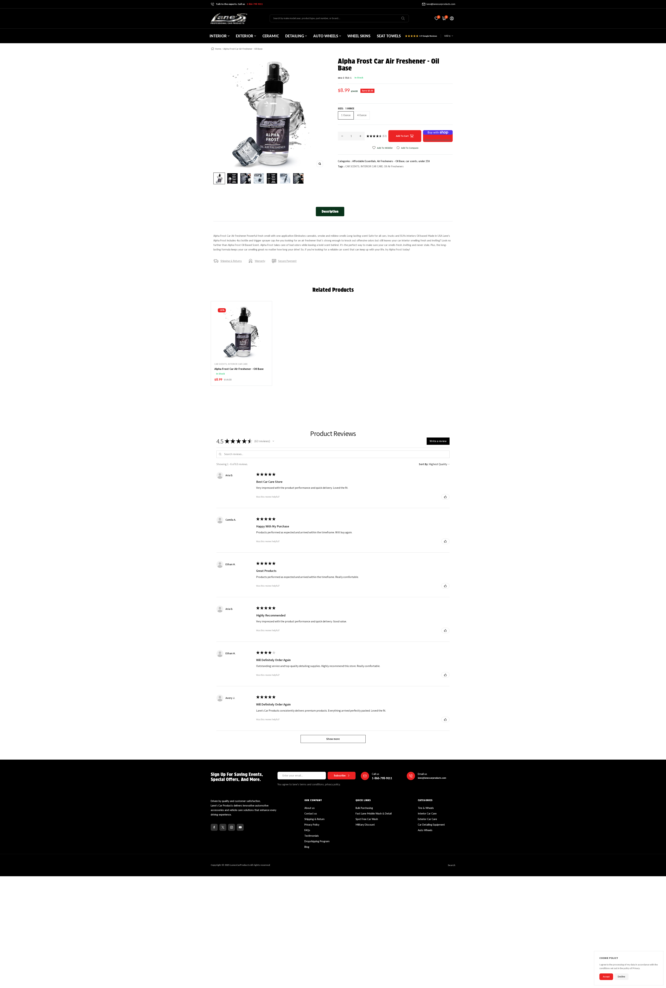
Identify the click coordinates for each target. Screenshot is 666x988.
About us (309, 808)
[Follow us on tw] (222, 827)
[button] (273, 441)
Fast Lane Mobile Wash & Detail (374, 813)
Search (451, 865)
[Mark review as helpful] (445, 497)
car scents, (412, 161)
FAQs (307, 830)
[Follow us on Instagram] (231, 827)
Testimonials (311, 835)
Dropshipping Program (317, 841)
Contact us (310, 813)
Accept (606, 976)
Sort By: (423, 464)
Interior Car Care (427, 813)
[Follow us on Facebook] (214, 827)
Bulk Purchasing (364, 808)
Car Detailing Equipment (431, 824)
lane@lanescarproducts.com (440, 4)
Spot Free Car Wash (367, 819)
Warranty (260, 261)
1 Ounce (346, 115)
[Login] (452, 18)
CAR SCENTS (352, 166)
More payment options (438, 139)
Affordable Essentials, (364, 161)
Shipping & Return (314, 819)
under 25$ (424, 161)
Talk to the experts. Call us (239, 4)
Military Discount (365, 824)
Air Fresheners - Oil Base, (391, 161)
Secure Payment (287, 261)
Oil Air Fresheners (394, 166)
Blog (306, 846)
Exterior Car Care (427, 819)
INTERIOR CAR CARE (372, 166)
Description (330, 211)
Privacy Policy (311, 824)
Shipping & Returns (231, 261)
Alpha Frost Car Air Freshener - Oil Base (239, 369)
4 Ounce (361, 115)
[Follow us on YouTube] (240, 827)
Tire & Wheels (426, 808)
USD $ (447, 35)
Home (218, 48)
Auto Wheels (425, 830)
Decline (621, 976)
